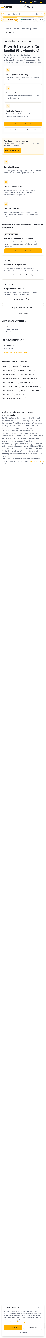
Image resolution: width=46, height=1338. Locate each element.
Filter (41, 19)
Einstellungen (23, 1333)
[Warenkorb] (38, 7)
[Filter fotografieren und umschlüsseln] (36, 14)
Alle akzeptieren (13, 1327)
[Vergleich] (33, 7)
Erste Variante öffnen (21, 299)
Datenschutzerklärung (15, 1322)
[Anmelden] (23, 7)
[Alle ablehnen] (40, 1307)
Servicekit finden (22, 314)
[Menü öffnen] (42, 7)
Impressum (26, 1322)
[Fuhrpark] (28, 7)
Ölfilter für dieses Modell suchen (21, 130)
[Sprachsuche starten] (41, 14)
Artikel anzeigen (11, 150)
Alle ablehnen (33, 1327)
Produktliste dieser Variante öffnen (16, 353)
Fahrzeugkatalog (28, 19)
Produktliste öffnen (22, 124)
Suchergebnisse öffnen (21, 275)
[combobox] (23, 14)
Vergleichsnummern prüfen (22, 308)
